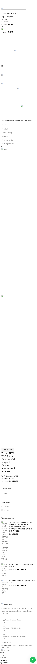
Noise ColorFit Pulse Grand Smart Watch (21, 565)
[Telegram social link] (23, 6)
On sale (6, 506)
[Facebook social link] (14, 6)
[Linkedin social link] (21, 6)
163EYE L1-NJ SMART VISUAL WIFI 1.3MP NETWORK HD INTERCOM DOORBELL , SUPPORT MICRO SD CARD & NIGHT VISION (20, 527)
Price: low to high (7, 140)
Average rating (6, 133)
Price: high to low (7, 144)
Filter (5, 493)
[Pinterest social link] (18, 6)
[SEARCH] (32, 13)
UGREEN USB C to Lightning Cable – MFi (22, 582)
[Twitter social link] (16, 6)
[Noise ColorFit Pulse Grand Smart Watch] (4, 569)
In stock (6, 510)
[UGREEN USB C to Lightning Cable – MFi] (4, 587)
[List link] (18, 621)
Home (3, 120)
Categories (7, 48)
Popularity (5, 129)
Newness (4, 136)
